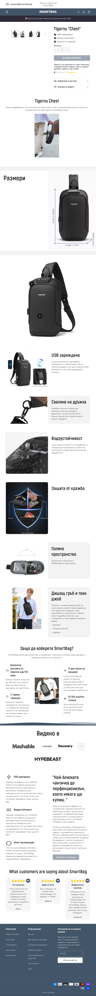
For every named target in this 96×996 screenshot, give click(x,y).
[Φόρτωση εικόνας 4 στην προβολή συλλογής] (38, 34)
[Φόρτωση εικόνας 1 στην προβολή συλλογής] (15, 34)
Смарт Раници (12, 934)
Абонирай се (70, 960)
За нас (31, 934)
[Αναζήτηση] (78, 11)
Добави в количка (66, 857)
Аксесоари (11, 950)
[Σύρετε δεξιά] (45, 34)
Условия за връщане (37, 945)
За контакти (33, 963)
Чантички (10, 940)
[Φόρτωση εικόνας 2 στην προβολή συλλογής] (23, 34)
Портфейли (11, 945)
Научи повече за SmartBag (48, 4)
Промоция (11, 955)
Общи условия (35, 950)
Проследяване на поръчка (36, 956)
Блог (30, 969)
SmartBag (50, 992)
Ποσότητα (57, 46)
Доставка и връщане (37, 940)
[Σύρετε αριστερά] (8, 34)
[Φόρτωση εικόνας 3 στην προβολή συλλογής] (30, 34)
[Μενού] (7, 11)
